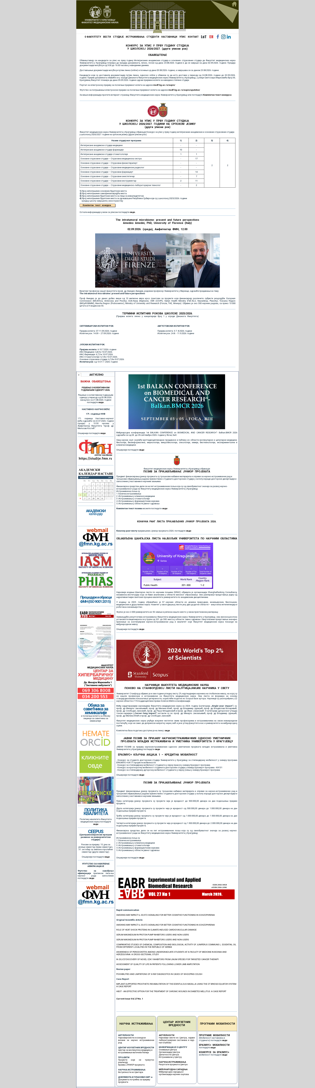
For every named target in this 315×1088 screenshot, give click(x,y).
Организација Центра (169, 1052)
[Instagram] (223, 37)
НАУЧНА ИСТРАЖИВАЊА (136, 1023)
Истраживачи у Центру (170, 1057)
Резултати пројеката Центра (173, 1064)
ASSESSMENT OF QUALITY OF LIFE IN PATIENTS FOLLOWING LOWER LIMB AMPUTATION (158, 964)
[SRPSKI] (204, 37)
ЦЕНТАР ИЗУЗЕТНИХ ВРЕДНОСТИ (176, 1023)
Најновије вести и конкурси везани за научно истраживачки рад (136, 1040)
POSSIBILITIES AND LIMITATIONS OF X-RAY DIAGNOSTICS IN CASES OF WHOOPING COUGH (159, 974)
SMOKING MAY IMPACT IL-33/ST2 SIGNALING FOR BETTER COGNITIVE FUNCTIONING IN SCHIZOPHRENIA (165, 915)
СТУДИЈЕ (118, 36)
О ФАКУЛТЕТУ (93, 36)
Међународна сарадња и (171, 1072)
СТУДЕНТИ (153, 36)
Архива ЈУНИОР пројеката (131, 1065)
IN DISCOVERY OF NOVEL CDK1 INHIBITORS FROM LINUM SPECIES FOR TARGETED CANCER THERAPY (167, 959)
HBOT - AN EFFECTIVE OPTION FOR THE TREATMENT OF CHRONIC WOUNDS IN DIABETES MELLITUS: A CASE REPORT (171, 991)
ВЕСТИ (107, 36)
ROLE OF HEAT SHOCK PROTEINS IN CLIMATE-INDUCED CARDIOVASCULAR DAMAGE (156, 930)
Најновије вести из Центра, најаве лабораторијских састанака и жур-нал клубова (177, 1040)
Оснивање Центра (168, 1049)
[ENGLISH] (211, 37)
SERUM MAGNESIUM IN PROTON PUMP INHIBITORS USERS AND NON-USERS (152, 934)
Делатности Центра (169, 1054)
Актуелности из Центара (130, 1072)
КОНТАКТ (193, 36)
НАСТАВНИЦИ (169, 36)
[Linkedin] (228, 37)
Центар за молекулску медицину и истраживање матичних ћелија (135, 1051)
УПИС (182, 36)
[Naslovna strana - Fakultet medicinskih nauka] (157, 17)
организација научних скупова (174, 1074)
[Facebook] (218, 37)
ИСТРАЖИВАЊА (135, 36)
